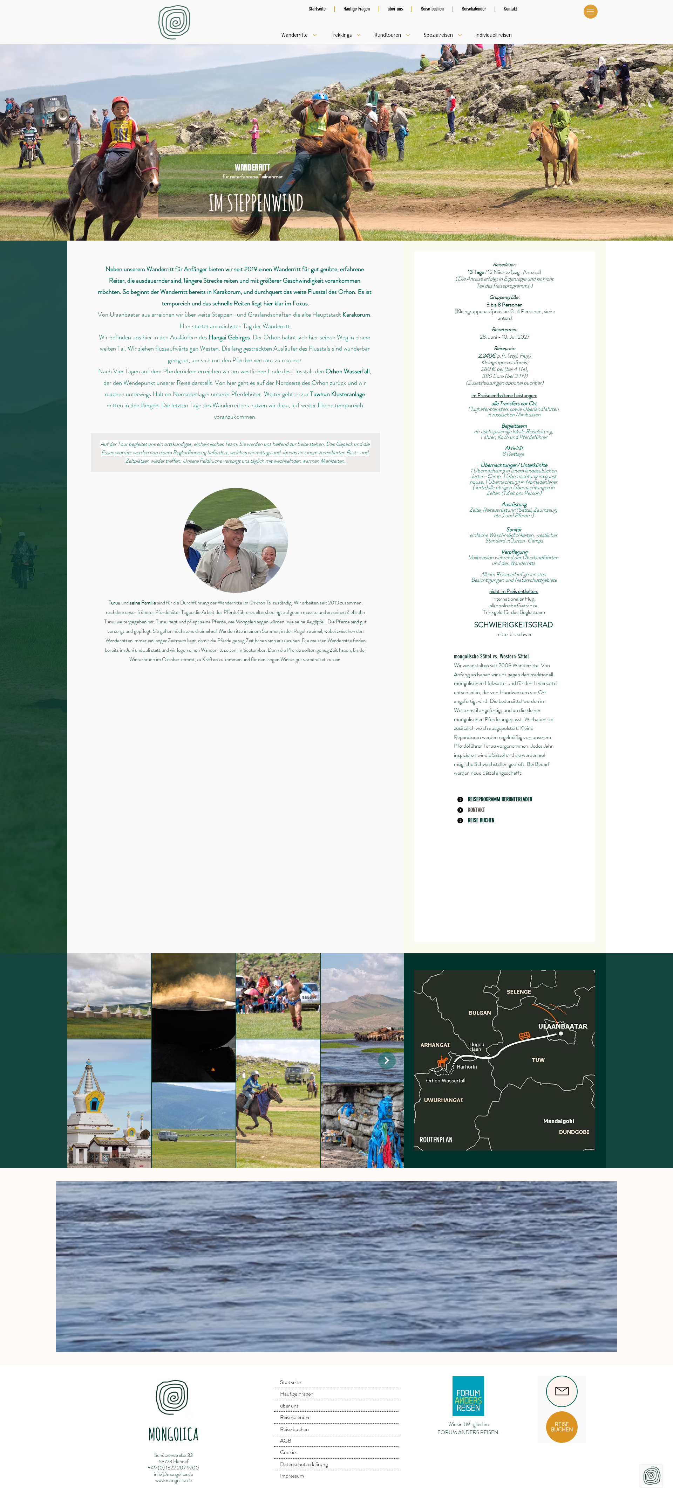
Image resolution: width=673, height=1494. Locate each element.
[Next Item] (387, 1060)
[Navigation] (591, 12)
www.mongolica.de (173, 1480)
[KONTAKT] (562, 1391)
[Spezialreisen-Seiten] (460, 35)
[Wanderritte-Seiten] (315, 35)
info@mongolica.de (173, 1474)
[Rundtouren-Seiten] (408, 35)
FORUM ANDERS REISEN (467, 1432)
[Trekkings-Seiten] (358, 35)
